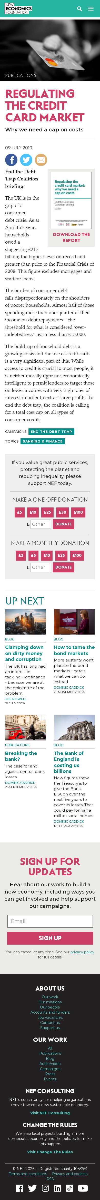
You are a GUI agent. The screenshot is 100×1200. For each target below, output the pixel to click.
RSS (50, 1179)
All (50, 1048)
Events (50, 1079)
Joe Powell (16, 699)
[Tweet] (27, 159)
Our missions (50, 1002)
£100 (78, 512)
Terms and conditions (28, 1174)
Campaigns (50, 1069)
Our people (50, 1007)
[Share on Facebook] (12, 159)
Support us (50, 1027)
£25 (47, 512)
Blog (10, 639)
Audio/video (50, 1063)
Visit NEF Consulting (50, 1113)
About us (50, 988)
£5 (19, 512)
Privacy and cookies (69, 1174)
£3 (20, 555)
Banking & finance (43, 441)
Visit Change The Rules (50, 1152)
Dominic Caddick (69, 687)
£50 (62, 512)
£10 (33, 512)
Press (50, 1074)
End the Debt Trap (51, 431)
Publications (20, 75)
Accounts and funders (50, 1012)
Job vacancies (50, 1017)
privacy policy (82, 952)
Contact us (50, 1022)
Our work (50, 997)
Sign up (50, 938)
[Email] (41, 159)
